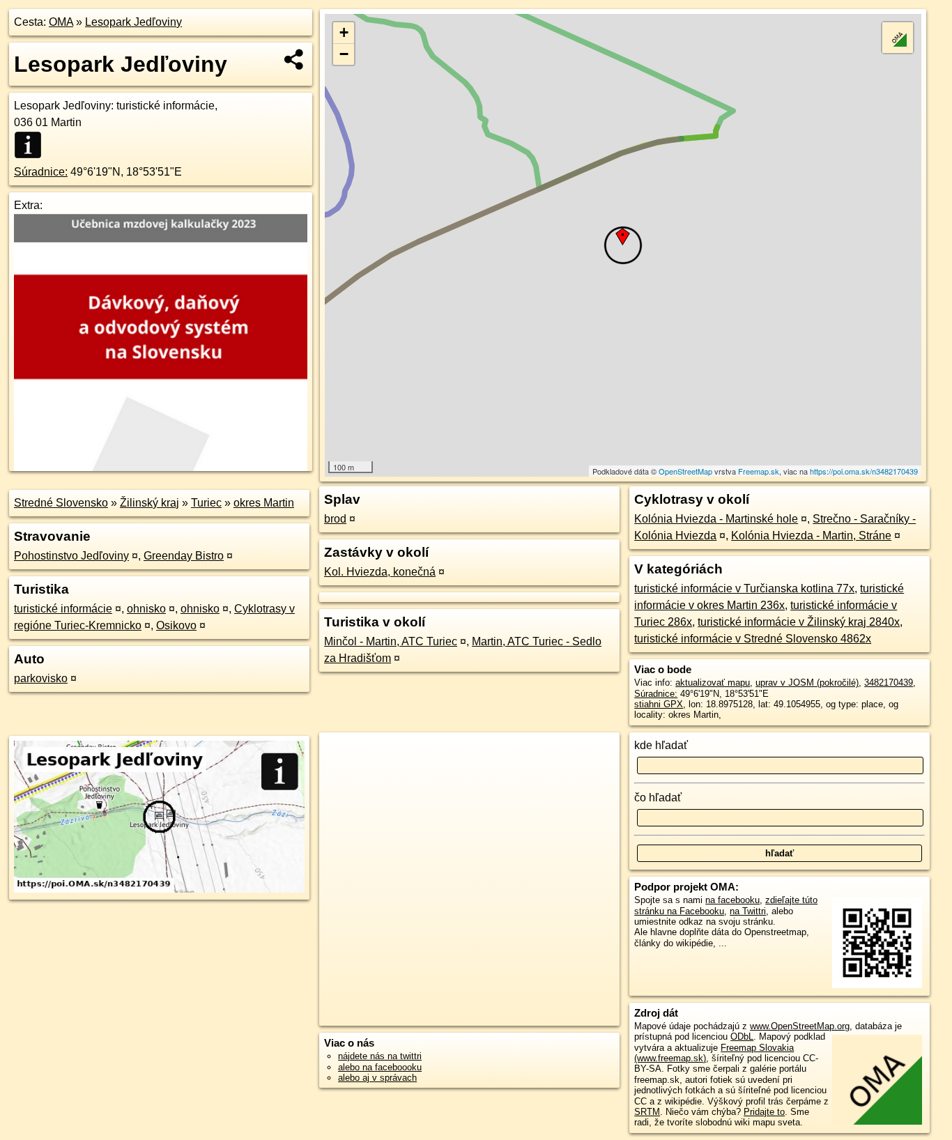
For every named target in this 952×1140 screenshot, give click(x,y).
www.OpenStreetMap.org (800, 1026)
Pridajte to (764, 1112)
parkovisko (41, 678)
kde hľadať (661, 745)
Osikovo (176, 625)
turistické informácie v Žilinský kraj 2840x (799, 622)
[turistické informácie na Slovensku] (32, 145)
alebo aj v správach (377, 1077)
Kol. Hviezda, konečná (380, 572)
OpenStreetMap (685, 471)
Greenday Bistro (184, 556)
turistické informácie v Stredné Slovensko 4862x (752, 639)
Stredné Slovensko (61, 503)
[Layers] (897, 37)
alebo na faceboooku (380, 1067)
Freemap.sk (758, 471)
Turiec (206, 503)
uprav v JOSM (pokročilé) (807, 682)
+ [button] (343, 32)
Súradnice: (41, 172)
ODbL (741, 1036)
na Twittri (748, 911)
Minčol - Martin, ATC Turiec (390, 641)
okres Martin (263, 503)
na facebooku (732, 900)
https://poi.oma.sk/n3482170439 (864, 471)
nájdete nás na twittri (380, 1056)
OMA (61, 22)
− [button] (343, 54)
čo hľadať (658, 797)
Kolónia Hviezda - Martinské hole (716, 519)
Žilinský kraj (149, 503)
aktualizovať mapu (712, 682)
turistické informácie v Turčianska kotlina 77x (744, 588)
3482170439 (888, 682)
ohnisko (146, 609)
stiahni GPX (658, 704)
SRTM (647, 1112)
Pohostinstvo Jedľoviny (71, 556)
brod (335, 519)
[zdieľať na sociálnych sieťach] (294, 59)
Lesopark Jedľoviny (133, 22)
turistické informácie (63, 609)
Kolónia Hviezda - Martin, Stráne (811, 535)
